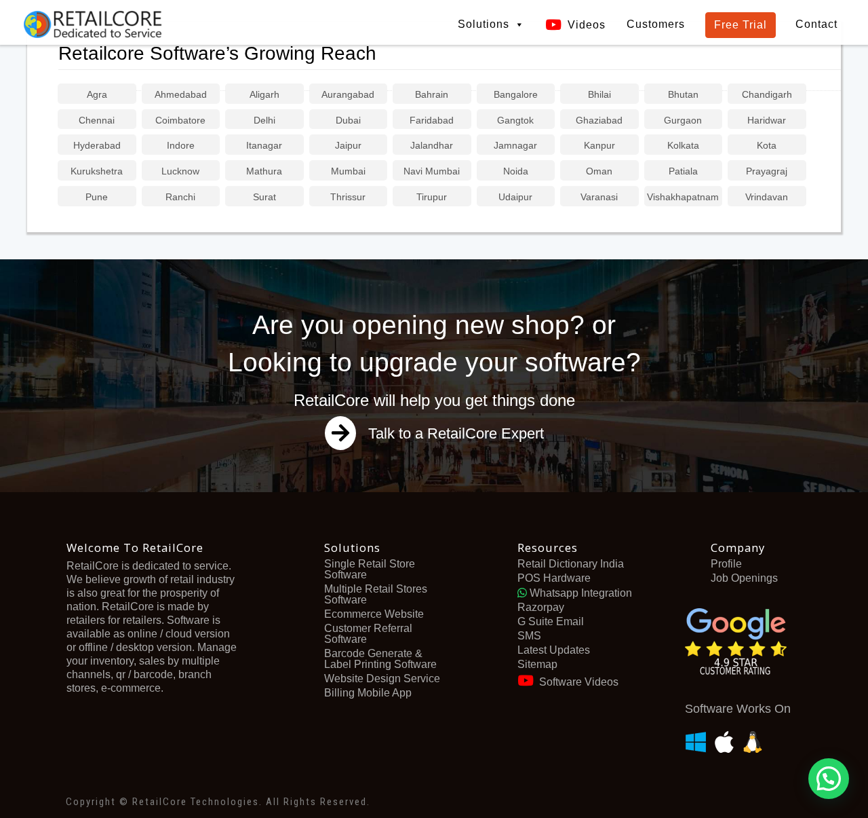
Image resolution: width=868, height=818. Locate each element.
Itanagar (264, 145)
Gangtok (515, 120)
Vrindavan (766, 196)
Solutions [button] (483, 24)
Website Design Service (382, 678)
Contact (816, 24)
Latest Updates (553, 650)
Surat (264, 196)
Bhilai (599, 94)
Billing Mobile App (368, 693)
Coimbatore (180, 120)
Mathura (264, 171)
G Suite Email (550, 621)
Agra (97, 94)
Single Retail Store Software (369, 569)
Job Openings (744, 578)
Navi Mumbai (431, 171)
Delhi (264, 120)
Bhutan (683, 94)
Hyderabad (97, 145)
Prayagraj (766, 171)
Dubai (348, 120)
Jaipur (348, 145)
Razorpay (540, 607)
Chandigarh (767, 94)
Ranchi (180, 196)
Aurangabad (347, 94)
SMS (529, 636)
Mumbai (348, 171)
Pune (96, 196)
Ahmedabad (181, 94)
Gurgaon (683, 120)
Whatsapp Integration (579, 593)
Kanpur (599, 145)
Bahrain (431, 94)
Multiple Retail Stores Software (375, 594)
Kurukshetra (97, 171)
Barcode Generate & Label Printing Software (380, 659)
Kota (766, 145)
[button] (828, 778)
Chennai (97, 120)
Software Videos (578, 682)
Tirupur (431, 196)
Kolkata (683, 145)
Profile (726, 564)
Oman (599, 171)
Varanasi (599, 196)
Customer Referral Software (368, 633)
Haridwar (766, 120)
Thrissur (348, 196)
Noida (515, 171)
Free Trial (740, 25)
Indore (181, 145)
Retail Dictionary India (570, 564)
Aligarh (264, 94)
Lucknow (180, 171)
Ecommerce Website (374, 614)
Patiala (683, 171)
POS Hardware (554, 578)
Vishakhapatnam (683, 196)
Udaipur (515, 196)
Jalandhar (431, 145)
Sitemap (537, 664)
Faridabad (432, 120)
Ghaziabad (599, 120)
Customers (656, 24)
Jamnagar (515, 145)
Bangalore (516, 94)
